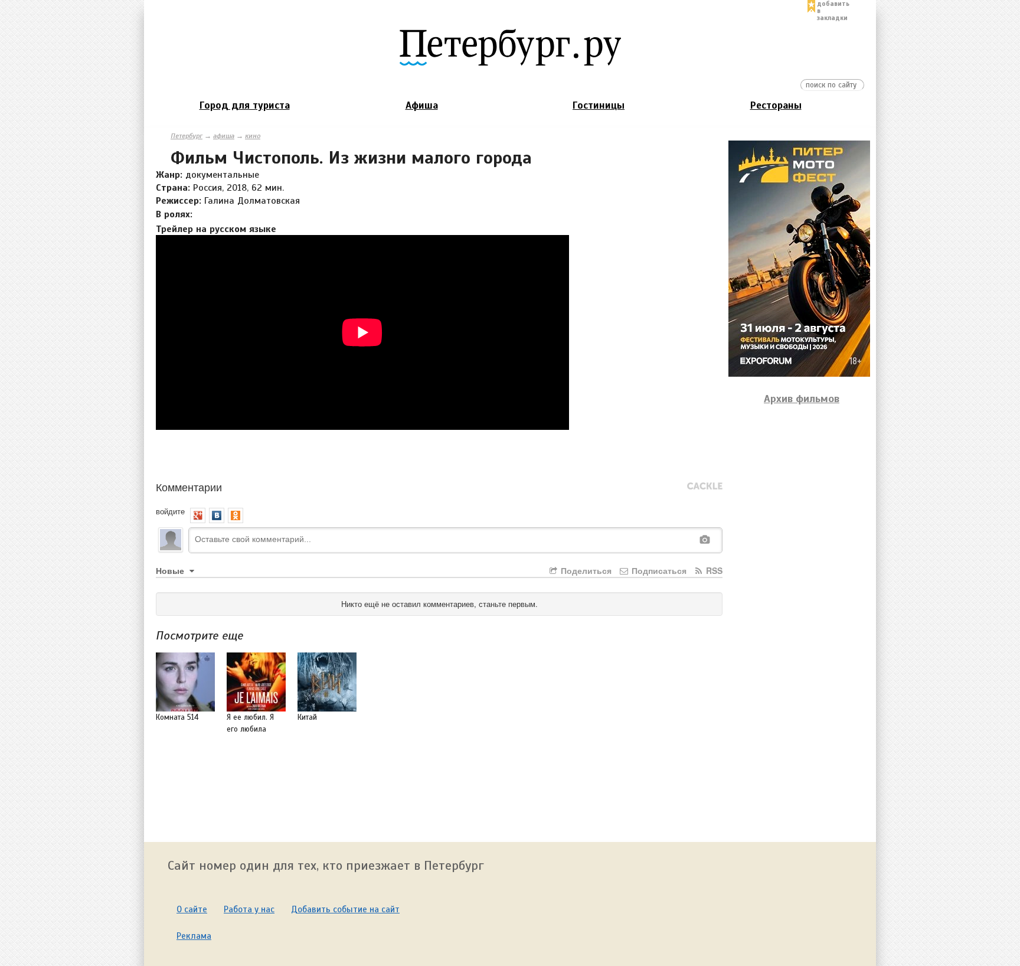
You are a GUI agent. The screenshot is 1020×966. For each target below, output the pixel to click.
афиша (223, 136)
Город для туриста (245, 105)
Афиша (422, 105)
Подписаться (657, 570)
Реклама (193, 936)
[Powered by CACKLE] (704, 486)
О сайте (191, 909)
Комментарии (189, 486)
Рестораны (776, 105)
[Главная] (510, 47)
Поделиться (585, 570)
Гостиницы (599, 105)
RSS (713, 570)
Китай (307, 717)
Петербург (186, 136)
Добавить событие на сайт (345, 909)
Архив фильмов (801, 398)
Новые (171, 570)
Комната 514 (177, 717)
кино (252, 136)
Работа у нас (249, 909)
